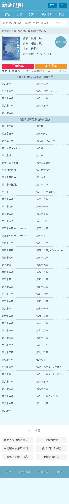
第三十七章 (42, 221)
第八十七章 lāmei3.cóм (47, 91)
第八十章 (6, 374)
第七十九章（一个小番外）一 (51, 367)
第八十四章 (7, 105)
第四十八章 (7, 272)
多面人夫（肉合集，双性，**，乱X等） (18, 440)
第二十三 (6, 192)
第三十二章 (7, 213)
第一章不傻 (7, 126)
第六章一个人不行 (45, 141)
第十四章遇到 (9, 170)
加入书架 (51, 66)
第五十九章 (42, 301)
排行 (8, 14)
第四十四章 (7, 250)
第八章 (39, 148)
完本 (31, 14)
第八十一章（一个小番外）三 (51, 374)
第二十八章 (42, 199)
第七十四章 (7, 352)
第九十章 (6, 83)
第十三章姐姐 (43, 162)
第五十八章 (7, 301)
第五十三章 (42, 286)
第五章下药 (7, 141)
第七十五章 (42, 352)
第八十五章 (42, 98)
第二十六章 (7, 199)
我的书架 (24, 472)
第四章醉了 (42, 133)
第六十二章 (7, 316)
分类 (20, 14)
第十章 (39, 155)
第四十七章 (7, 257)
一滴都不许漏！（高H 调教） (18, 456)
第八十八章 (7, 91)
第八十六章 (7, 98)
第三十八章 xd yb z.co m (14, 228)
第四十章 (41, 235)
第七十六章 (7, 359)
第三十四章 (42, 213)
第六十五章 (42, 323)
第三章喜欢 (7, 133)
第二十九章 (7, 206)
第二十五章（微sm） (47, 192)
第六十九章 (7, 337)
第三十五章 (7, 221)
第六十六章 (7, 330)
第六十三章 (42, 316)
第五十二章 (7, 286)
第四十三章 (42, 243)
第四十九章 (42, 257)
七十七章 (41, 359)
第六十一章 (42, 308)
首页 (8, 472)
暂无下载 (61, 41)
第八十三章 (42, 105)
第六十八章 (42, 330)
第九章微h (7, 155)
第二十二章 (42, 184)
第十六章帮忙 (43, 170)
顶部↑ (59, 472)
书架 (61, 14)
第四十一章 (7, 243)
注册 (63, 5)
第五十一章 (42, 279)
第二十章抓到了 (10, 184)
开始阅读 (18, 66)
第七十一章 (42, 337)
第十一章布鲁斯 (10, 162)
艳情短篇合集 (51, 456)
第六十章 (6, 308)
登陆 (52, 5)
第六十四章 (7, 323)
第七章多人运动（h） (13, 148)
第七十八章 (7, 367)
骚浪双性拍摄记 (51, 448)
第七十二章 (7, 345)
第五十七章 (42, 294)
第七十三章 (42, 345)
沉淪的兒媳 (51, 440)
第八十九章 (42, 83)
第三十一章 (42, 206)
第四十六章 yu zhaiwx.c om (49, 250)
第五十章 (6, 265)
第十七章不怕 (9, 177)
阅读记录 (46, 14)
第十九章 (41, 177)
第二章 (39, 126)
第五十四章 (7, 294)
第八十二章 (7, 113)
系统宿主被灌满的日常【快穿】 (18, 448)
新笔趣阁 (12, 5)
